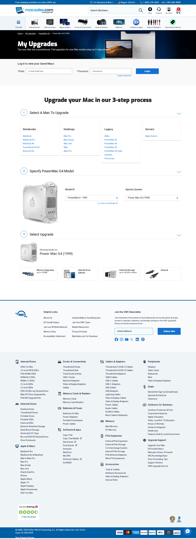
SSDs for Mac (27, 367)
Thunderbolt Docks (71, 367)
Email (21, 71)
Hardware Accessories (115, 473)
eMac (106, 136)
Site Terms (80, 530)
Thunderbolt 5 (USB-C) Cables (119, 367)
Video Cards (153, 370)
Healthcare (153, 431)
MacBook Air (28, 143)
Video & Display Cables (115, 398)
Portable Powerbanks (73, 420)
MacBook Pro (29, 140)
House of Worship (156, 424)
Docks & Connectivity (74, 361)
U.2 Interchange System (116, 448)
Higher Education (155, 417)
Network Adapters (71, 381)
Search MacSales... (99, 10)
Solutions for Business (160, 404)
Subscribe (169, 331)
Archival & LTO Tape (30, 433)
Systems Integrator (157, 427)
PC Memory (110, 430)
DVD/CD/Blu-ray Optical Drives (34, 391)
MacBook (27, 136)
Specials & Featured (157, 395)
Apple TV (25, 482)
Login (147, 71)
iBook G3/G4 (28, 151)
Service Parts (111, 480)
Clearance (152, 399)
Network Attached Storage (33, 426)
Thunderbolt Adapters (115, 374)
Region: (128, 2)
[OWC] (34, 11)
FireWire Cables (112, 412)
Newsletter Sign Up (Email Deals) (163, 392)
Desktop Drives (27, 409)
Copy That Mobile (71, 438)
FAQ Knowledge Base (157, 456)
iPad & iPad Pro (27, 472)
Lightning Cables (113, 394)
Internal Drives (28, 361)
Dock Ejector (68, 445)
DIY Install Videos (51, 322)
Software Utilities (71, 459)
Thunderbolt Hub (70, 370)
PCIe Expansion (113, 435)
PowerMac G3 (110, 147)
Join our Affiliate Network (55, 327)
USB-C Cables (111, 381)
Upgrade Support (157, 440)
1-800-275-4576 (151, 2)
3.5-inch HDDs (27, 384)
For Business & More (103, 2)
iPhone (24, 475)
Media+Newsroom (80, 327)
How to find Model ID (109, 203)
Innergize (67, 449)
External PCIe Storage (115, 444)
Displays (152, 367)
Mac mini (68, 143)
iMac (66, 147)
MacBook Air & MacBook (32, 455)
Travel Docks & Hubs (72, 374)
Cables (66, 387)
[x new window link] (132, 339)
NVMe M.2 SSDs (28, 377)
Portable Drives (27, 416)
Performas (109, 158)
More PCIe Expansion (115, 458)
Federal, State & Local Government (164, 434)
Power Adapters (70, 417)
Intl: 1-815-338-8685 (171, 2)
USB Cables (110, 387)
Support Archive (155, 462)
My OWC (67, 456)
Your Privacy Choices (24, 537)
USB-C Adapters (112, 384)
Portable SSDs (27, 419)
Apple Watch (26, 479)
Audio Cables (111, 408)
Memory (109, 421)
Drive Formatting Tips (158, 459)
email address (124, 331)
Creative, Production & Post (160, 410)
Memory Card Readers (73, 402)
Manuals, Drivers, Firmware (160, 452)
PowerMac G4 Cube (113, 151)
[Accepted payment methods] (148, 533)
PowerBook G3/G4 (31, 147)
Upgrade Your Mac (156, 445)
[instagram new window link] (121, 339)
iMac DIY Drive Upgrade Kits (33, 394)
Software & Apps (72, 429)
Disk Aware (68, 442)
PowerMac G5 (110, 140)
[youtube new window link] (127, 339)
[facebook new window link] (116, 339)
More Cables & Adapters (116, 415)
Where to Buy (50, 331)
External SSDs (27, 423)
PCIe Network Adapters (116, 455)
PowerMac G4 (110, 143)
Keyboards (153, 374)
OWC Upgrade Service (158, 466)
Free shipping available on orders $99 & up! (35, 2)
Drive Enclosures (28, 440)
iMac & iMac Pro (28, 458)
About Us (48, 318)
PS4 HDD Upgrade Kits (31, 398)
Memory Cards (69, 399)
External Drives (29, 404)
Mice (150, 377)
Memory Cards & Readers (76, 393)
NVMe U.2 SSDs (28, 381)
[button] (101, 113)
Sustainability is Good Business (86, 318)
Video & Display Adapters (74, 384)
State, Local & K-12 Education (161, 420)
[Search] (141, 10)
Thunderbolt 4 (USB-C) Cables (119, 370)
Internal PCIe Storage (115, 451)
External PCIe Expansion (116, 441)
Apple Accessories (29, 489)
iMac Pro (68, 151)
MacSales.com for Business (85, 336)
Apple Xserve (151, 136)
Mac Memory (111, 426)
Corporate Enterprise (157, 413)
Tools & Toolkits (112, 469)
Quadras (108, 155)
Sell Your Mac (27, 493)
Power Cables (69, 424)
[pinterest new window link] (143, 339)
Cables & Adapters (115, 361)
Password (82, 71)
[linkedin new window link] (137, 339)
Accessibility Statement (54, 336)
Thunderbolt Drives (29, 412)
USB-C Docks (69, 377)
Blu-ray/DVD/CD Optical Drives (34, 437)
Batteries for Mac (71, 413)
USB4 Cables (111, 377)
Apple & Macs (28, 446)
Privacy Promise (79, 331)
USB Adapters (111, 391)
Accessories (112, 464)
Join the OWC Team (81, 322)
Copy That (67, 435)
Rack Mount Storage (30, 430)
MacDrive (67, 452)
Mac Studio (69, 140)
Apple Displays (27, 486)
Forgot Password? (124, 76)
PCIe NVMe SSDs (28, 374)
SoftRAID (67, 462)
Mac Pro (67, 136)
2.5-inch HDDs (27, 387)
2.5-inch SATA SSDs (30, 370)
